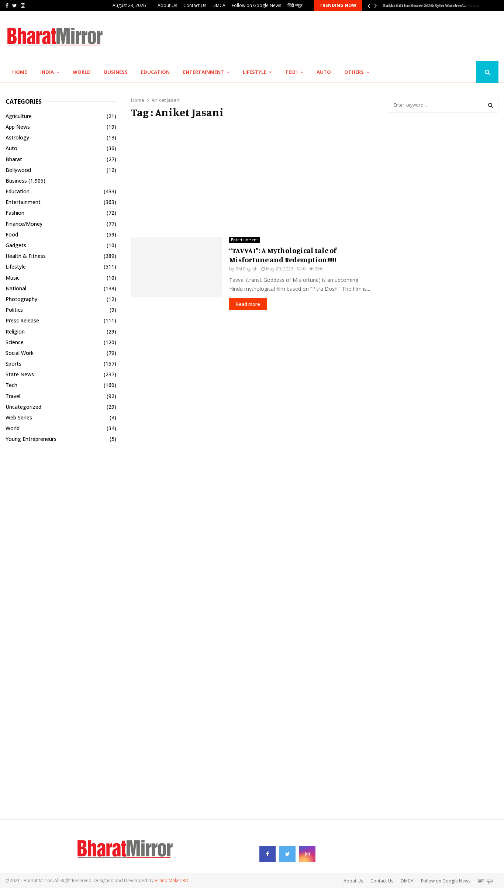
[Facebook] (451, 72)
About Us (167, 5)
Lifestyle (254, 72)
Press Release (22, 320)
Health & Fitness (26, 255)
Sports (13, 363)
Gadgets (16, 245)
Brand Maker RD (172, 880)
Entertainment (203, 72)
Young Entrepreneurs (31, 438)
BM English (246, 269)
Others (354, 72)
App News (18, 126)
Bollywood (18, 169)
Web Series (19, 417)
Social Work (20, 352)
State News (20, 374)
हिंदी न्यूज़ (294, 5)
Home (19, 72)
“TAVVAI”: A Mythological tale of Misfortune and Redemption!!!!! (282, 255)
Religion (15, 331)
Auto (324, 72)
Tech (291, 72)
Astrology (17, 137)
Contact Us (194, 5)
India (47, 72)
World (82, 72)
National (16, 288)
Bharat (14, 159)
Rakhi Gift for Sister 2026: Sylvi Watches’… (423, 5)
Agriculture (19, 116)
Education (155, 72)
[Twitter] (459, 72)
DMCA (219, 5)
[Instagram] (468, 72)
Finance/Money (24, 223)
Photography (21, 299)
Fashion (15, 212)
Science (15, 342)
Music (13, 277)
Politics (14, 309)
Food (12, 234)
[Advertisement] (364, 35)
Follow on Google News (256, 5)
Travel (13, 396)
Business (116, 72)
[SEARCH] (490, 105)
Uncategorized (23, 406)
